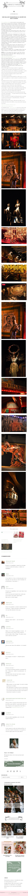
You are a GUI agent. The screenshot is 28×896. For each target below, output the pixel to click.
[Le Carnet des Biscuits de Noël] (7, 829)
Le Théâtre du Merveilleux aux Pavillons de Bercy (5, 541)
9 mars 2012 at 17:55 (9, 725)
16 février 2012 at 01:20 (9, 665)
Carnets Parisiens (14, 5)
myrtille (8, 663)
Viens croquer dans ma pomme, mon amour (17, 541)
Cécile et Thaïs (10, 561)
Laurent (8, 712)
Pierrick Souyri (19, 892)
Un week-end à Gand (6, 551)
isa (6, 615)
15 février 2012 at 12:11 (9, 588)
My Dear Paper (7, 892)
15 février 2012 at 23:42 (9, 654)
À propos (6, 758)
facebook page (21, 113)
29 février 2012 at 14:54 (10, 681)
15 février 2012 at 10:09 (9, 575)
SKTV (7, 586)
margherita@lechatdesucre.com (16, 698)
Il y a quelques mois (5, 22)
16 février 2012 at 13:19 (9, 700)
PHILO (7, 574)
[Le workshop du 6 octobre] (7, 847)
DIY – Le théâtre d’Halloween (20, 837)
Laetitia (8, 626)
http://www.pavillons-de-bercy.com (8, 56)
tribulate (9, 602)
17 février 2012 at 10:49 (9, 714)
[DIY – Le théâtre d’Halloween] (20, 829)
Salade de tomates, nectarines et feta (19, 856)
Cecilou (8, 652)
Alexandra (9, 641)
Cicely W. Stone (10, 724)
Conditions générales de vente (14, 893)
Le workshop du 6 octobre (7, 856)
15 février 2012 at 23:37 (9, 642)
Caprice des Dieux (16, 58)
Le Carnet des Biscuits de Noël (8, 837)
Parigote (9, 680)
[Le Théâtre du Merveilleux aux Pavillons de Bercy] (6, 535)
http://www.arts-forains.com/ (7, 57)
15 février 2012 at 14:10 (9, 628)
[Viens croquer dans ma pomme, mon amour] (18, 535)
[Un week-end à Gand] (6, 547)
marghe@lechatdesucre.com (17, 707)
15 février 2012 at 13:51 (9, 617)
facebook (20, 64)
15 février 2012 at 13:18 (9, 604)
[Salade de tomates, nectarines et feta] (20, 847)
